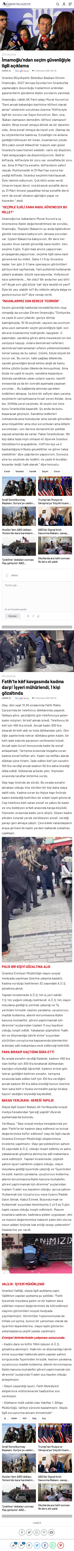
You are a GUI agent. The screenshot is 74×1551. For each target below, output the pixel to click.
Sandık (32, 471)
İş (5, 1418)
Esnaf (7, 471)
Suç (44, 1418)
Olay (34, 1418)
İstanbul (20, 471)
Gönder (12, 616)
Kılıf (25, 1418)
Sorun (57, 471)
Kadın (14, 1418)
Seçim (45, 471)
